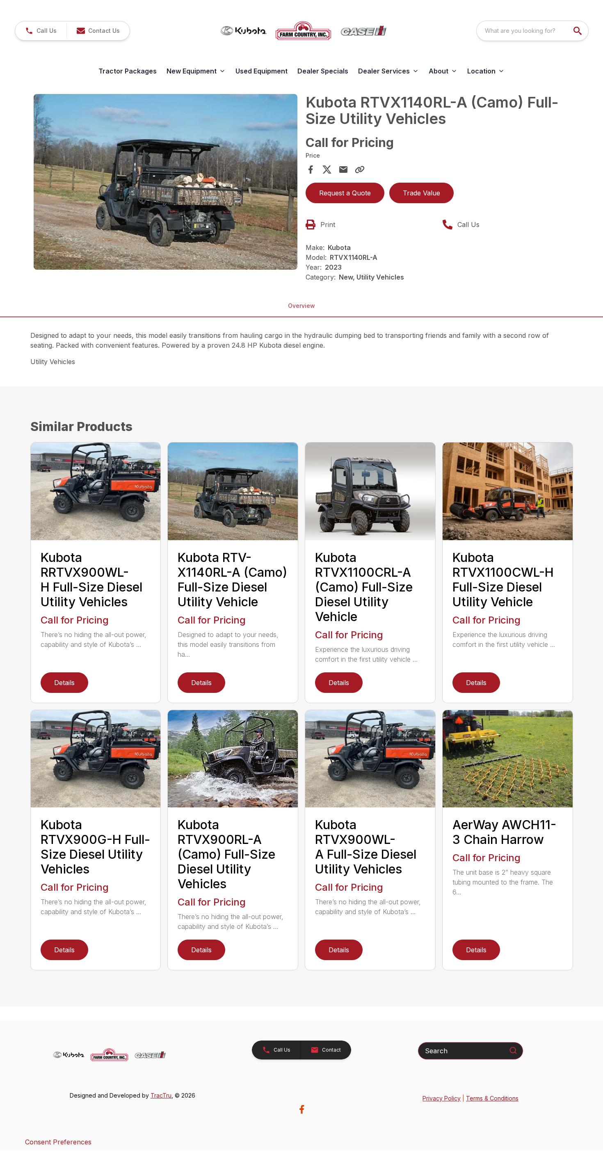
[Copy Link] (360, 169)
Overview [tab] (301, 305)
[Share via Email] (343, 169)
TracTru (161, 1095)
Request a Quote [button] (345, 193)
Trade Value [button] (421, 193)
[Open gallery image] (166, 182)
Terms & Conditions (492, 1098)
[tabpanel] (166, 183)
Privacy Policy (442, 1098)
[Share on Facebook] (310, 169)
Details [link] (64, 683)
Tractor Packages (127, 71)
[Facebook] (302, 1109)
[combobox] (532, 31)
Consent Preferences (58, 1142)
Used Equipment (261, 71)
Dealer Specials (322, 71)
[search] (578, 30)
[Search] (513, 1050)
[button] (40, 30)
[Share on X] (327, 169)
